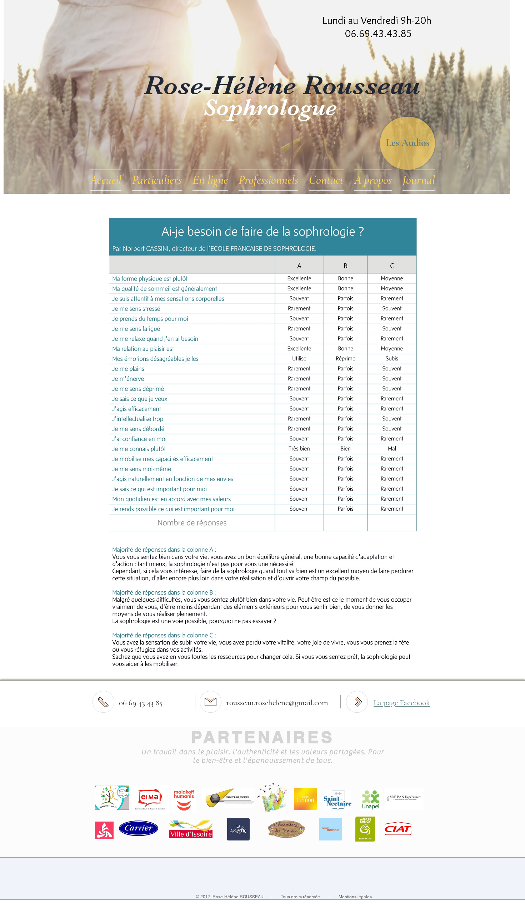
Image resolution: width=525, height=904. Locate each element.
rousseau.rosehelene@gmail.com (277, 703)
